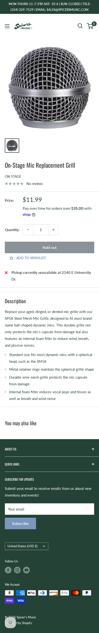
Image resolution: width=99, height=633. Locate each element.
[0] (90, 26)
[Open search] (80, 26)
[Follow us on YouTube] (26, 570)
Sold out (50, 247)
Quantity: (12, 229)
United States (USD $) (22, 546)
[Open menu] (7, 26)
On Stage (13, 176)
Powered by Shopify (18, 623)
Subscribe (20, 523)
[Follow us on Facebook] (8, 570)
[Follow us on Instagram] (17, 570)
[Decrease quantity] (28, 230)
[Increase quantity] (53, 230)
